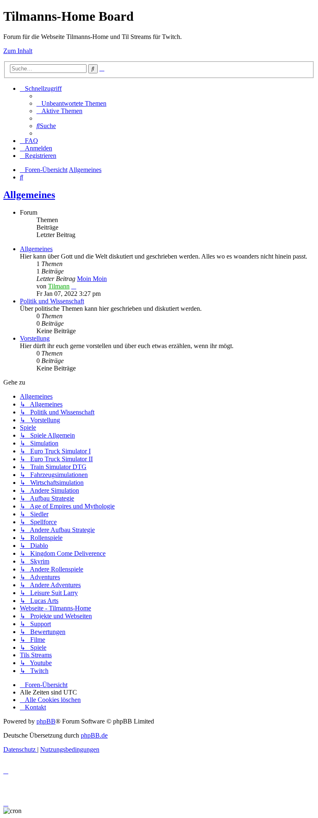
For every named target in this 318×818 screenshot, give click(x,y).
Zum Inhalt (17, 50)
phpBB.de (94, 735)
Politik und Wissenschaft (52, 301)
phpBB (45, 721)
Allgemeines (29, 194)
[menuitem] (71, 103)
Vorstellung (35, 338)
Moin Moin (92, 278)
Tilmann (59, 286)
